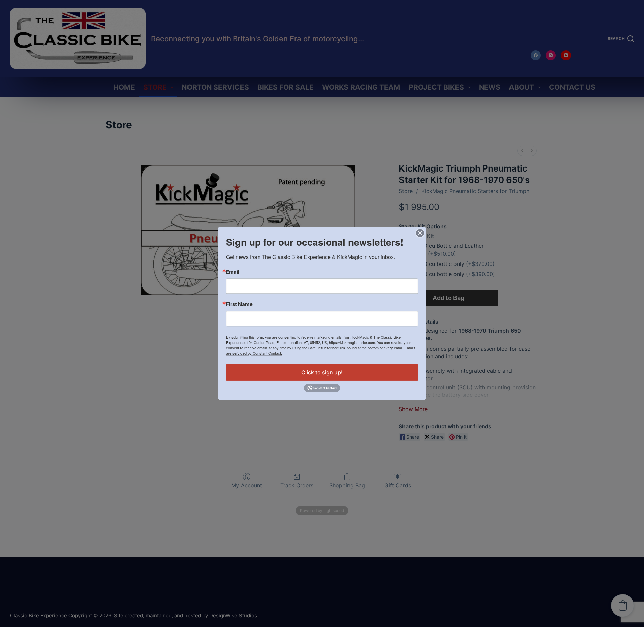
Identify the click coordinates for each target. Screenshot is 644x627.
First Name (239, 304)
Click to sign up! (322, 372)
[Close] (420, 233)
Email (232, 271)
